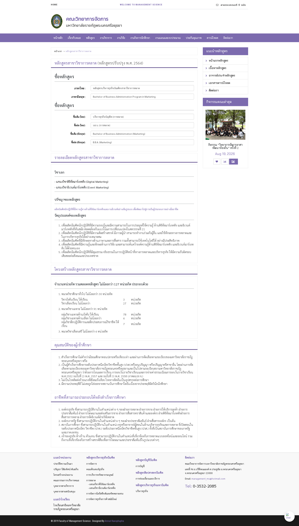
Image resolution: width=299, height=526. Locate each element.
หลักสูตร (90, 37)
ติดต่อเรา (228, 37)
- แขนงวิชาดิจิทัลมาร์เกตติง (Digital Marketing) (81, 181)
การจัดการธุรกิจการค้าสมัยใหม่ (101, 499)
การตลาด (91, 480)
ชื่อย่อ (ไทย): (79, 125)
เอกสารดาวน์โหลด (219, 83)
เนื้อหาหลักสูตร (217, 68)
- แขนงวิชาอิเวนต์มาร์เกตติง (101, 487)
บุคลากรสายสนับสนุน (64, 491)
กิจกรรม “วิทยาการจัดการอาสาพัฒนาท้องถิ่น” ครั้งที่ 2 (225, 146)
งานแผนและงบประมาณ (168, 37)
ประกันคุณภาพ (194, 37)
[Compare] (225, 162)
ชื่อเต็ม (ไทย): (79, 116)
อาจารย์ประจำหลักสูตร (221, 75)
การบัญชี (140, 466)
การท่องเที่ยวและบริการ (148, 478)
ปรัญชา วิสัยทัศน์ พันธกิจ (65, 469)
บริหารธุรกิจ (142, 491)
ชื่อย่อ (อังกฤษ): (78, 142)
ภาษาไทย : (79, 88)
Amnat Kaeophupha (114, 521)
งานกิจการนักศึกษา (140, 37)
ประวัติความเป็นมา (63, 463)
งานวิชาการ (106, 37)
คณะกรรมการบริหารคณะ (66, 480)
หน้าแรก (58, 51)
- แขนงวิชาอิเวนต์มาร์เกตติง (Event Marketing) (82, 187)
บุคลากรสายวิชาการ (63, 485)
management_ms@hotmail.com (208, 478)
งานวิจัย (121, 37)
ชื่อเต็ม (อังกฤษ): (77, 133)
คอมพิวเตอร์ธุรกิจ (95, 469)
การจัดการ (91, 463)
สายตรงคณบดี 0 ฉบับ (232, 5)
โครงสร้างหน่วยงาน (63, 474)
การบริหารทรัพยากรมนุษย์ (99, 474)
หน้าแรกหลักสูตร (218, 60)
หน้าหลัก (58, 37)
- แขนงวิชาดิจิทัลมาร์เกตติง (101, 484)
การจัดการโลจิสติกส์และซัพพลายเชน (104, 493)
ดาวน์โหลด (212, 37)
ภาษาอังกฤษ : (78, 96)
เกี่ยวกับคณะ (74, 37)
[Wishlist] (216, 162)
